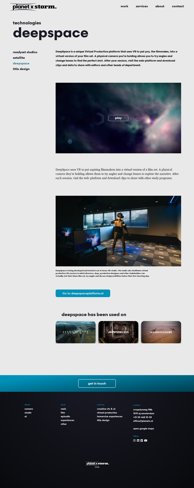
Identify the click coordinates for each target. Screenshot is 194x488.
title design (21, 69)
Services (142, 6)
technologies (27, 22)
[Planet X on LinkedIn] (138, 440)
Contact (178, 6)
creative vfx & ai (106, 408)
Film (63, 412)
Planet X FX (97, 464)
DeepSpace (21, 63)
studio (28, 412)
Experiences (67, 420)
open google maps (143, 428)
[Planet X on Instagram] (134, 440)
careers (29, 408)
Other (64, 423)
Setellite (19, 58)
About (159, 6)
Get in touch (97, 383)
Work (124, 6)
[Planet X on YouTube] (145, 440)
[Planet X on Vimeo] (141, 440)
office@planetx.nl (143, 420)
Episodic (65, 416)
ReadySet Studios (25, 52)
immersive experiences (109, 416)
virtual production (107, 412)
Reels (63, 408)
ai (26, 416)
